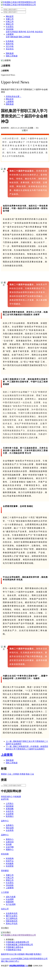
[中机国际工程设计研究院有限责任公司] (25, 3)
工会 (32, 774)
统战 (28, 774)
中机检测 (17, 797)
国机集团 (10, 104)
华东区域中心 (7, 797)
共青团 (22, 774)
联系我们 (37, 954)
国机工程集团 (11, 763)
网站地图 (29, 954)
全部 (8, 32)
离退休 (4, 774)
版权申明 (5, 954)
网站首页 (10, 16)
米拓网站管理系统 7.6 (18, 966)
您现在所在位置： (13, 96)
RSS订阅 (13, 954)
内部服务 (21, 954)
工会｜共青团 (13, 774)
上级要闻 (10, 102)
